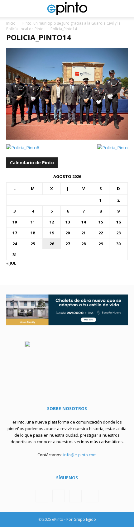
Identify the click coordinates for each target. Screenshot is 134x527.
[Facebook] (42, 496)
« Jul (11, 263)
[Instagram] (58, 496)
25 (33, 244)
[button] (11, 8)
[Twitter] (75, 496)
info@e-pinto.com (80, 455)
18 (33, 233)
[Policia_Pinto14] (67, 138)
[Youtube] (92, 496)
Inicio (11, 23)
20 (67, 233)
